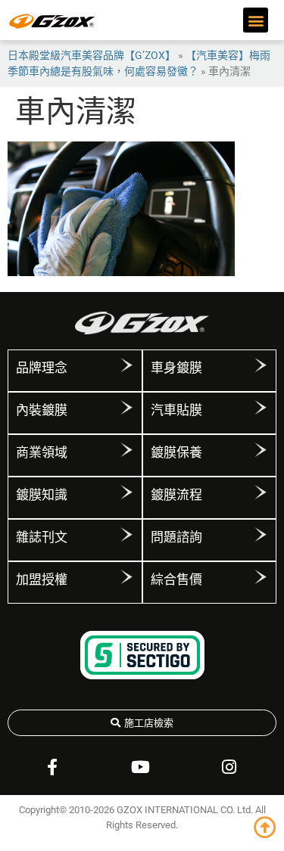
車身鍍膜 (176, 367)
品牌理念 (41, 367)
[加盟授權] (126, 577)
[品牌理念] (126, 365)
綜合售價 (176, 579)
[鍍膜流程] (260, 492)
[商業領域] (126, 450)
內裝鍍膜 (41, 410)
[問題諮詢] (260, 534)
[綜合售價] (260, 577)
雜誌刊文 (41, 537)
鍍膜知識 (41, 494)
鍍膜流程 (176, 494)
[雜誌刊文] (126, 534)
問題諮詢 (176, 537)
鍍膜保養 (176, 452)
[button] (255, 20)
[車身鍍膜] (260, 365)
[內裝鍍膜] (126, 407)
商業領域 (41, 452)
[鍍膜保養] (260, 450)
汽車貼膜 (176, 410)
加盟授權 (41, 579)
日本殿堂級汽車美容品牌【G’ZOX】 (92, 55)
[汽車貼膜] (260, 407)
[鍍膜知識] (126, 492)
